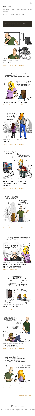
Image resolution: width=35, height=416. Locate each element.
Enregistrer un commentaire (16, 65)
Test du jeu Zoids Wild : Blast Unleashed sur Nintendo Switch (17, 183)
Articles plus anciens (25, 395)
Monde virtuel (10, 346)
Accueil (6, 14)
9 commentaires (13, 269)
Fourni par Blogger (19, 406)
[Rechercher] (31, 3)
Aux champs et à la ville (15, 102)
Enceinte (7, 141)
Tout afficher (9, 25)
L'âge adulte (9, 225)
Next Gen (7, 63)
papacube (7, 6)
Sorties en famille (17, 14)
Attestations (9, 385)
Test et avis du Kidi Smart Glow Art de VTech (15, 265)
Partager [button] (5, 65)
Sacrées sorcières (11, 306)
